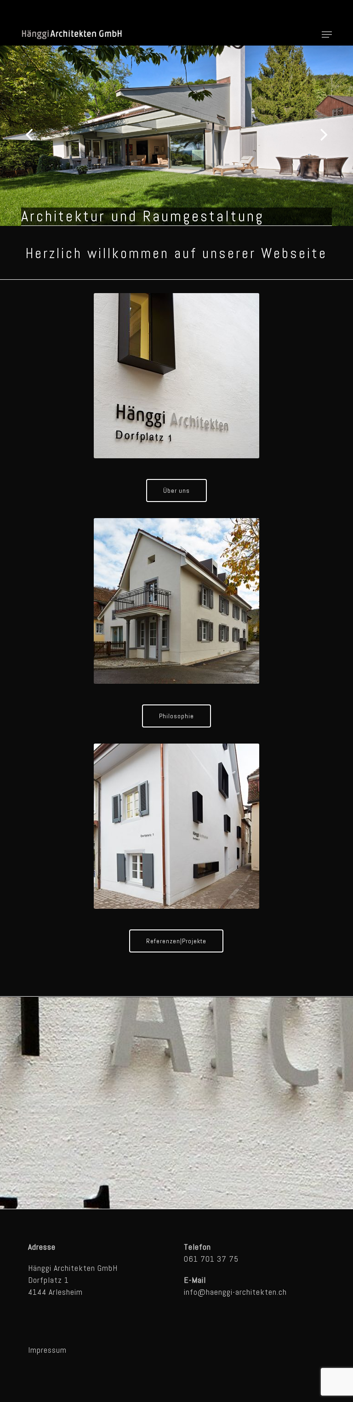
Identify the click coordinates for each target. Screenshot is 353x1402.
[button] (327, 34)
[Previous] (11, 134)
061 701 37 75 (211, 1258)
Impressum (47, 1349)
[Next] (341, 134)
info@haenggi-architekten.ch (235, 1292)
